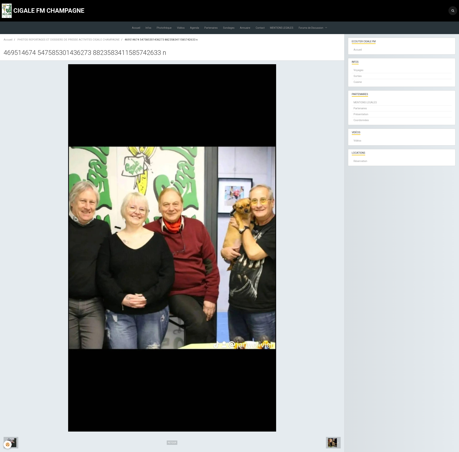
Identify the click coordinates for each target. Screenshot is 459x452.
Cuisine (358, 82)
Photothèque (164, 27)
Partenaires (211, 27)
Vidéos (181, 27)
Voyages (358, 70)
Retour (172, 442)
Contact (260, 27)
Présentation (361, 114)
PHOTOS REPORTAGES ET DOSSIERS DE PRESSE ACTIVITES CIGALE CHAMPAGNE (68, 39)
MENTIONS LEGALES (281, 27)
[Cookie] (8, 445)
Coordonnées (361, 120)
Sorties (358, 76)
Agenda (194, 27)
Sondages (229, 27)
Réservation (360, 161)
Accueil (136, 27)
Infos (148, 27)
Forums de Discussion (311, 27)
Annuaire (245, 27)
